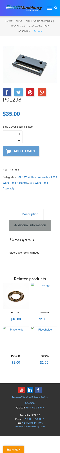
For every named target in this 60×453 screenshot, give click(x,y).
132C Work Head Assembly (33, 177)
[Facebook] (38, 390)
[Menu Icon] (49, 8)
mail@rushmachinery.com (30, 426)
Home (9, 21)
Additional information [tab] (30, 225)
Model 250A (18, 26)
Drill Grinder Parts (39, 21)
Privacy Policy (39, 397)
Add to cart (25, 151)
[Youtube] (21, 390)
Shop (19, 21)
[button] (19, 134)
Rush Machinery (35, 407)
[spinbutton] (13, 137)
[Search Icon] (55, 7)
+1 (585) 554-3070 (34, 418)
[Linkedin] (30, 390)
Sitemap (30, 402)
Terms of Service (21, 397)
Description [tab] (30, 214)
